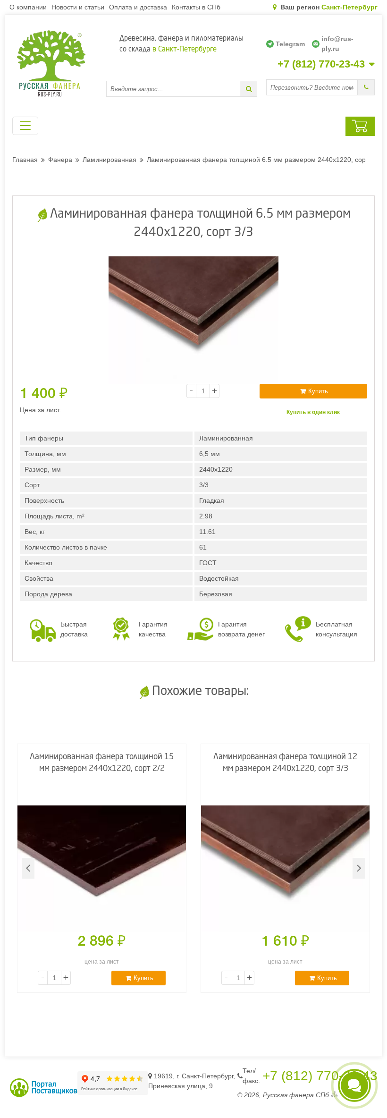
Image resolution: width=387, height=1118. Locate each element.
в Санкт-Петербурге (184, 49)
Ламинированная (109, 159)
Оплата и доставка (138, 7)
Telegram (290, 44)
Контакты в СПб (196, 7)
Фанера (60, 159)
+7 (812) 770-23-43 (321, 64)
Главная (25, 159)
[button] (359, 868)
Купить (318, 391)
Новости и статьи (77, 7)
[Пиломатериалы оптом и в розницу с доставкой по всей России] (54, 63)
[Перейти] (248, 89)
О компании (28, 7)
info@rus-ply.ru (337, 43)
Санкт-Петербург (349, 7)
